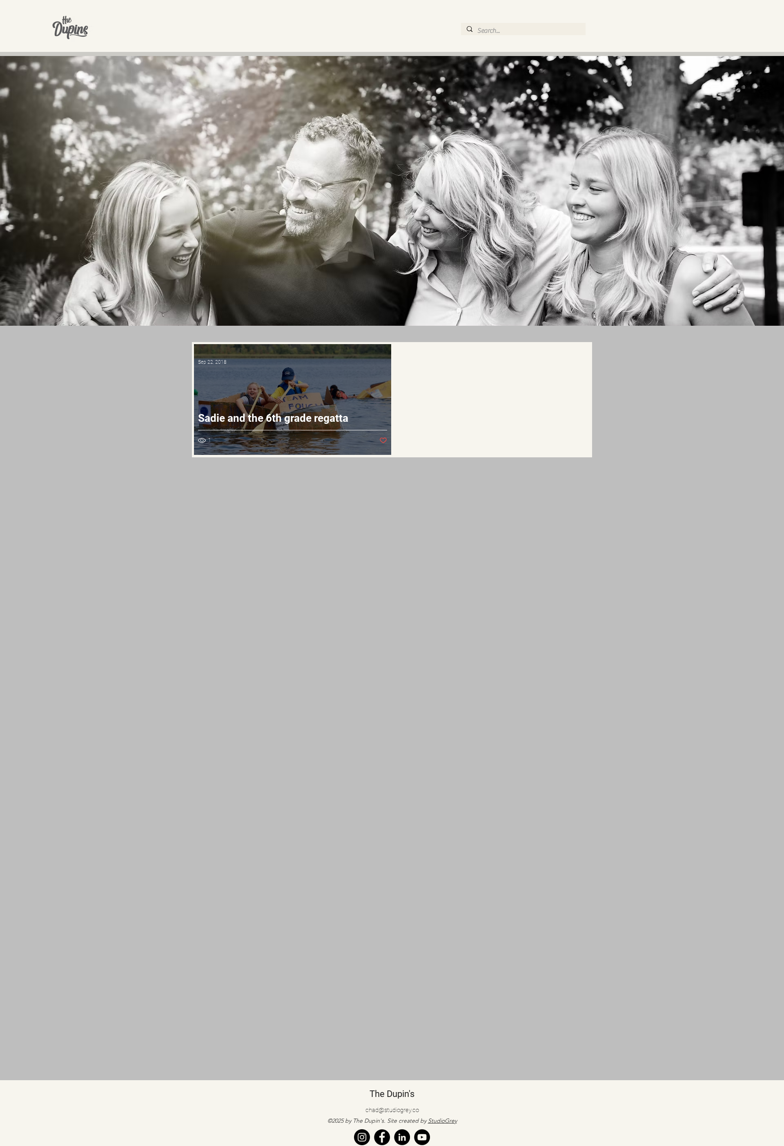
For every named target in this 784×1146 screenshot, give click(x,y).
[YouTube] (422, 1137)
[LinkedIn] (402, 1137)
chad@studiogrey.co (392, 1110)
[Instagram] (362, 1137)
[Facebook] (382, 1137)
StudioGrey (442, 1120)
